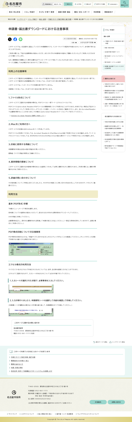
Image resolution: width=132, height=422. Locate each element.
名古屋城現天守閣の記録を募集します (114, 140)
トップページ (21, 19)
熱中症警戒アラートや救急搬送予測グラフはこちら (114, 147)
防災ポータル (57, 4)
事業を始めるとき (17, 364)
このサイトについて (27, 414)
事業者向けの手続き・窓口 (20, 360)
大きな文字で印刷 (86, 42)
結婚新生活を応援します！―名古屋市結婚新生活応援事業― (114, 127)
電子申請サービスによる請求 (113, 62)
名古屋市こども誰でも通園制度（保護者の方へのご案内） (114, 134)
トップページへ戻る (118, 342)
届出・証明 (42, 19)
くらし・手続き (29, 12)
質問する (69, 4)
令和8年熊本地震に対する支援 (114, 122)
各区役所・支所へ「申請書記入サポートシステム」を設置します (31, 371)
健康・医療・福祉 (64, 12)
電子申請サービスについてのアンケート (114, 57)
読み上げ (88, 4)
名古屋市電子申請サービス (112, 52)
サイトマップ (13, 414)
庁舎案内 (98, 402)
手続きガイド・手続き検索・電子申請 (59, 19)
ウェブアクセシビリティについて (88, 414)
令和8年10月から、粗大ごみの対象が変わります (114, 85)
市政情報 (97, 12)
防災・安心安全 (14, 12)
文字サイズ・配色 (100, 4)
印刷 (73, 42)
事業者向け (108, 12)
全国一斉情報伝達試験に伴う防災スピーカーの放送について (114, 105)
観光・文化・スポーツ (82, 12)
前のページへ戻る (101, 342)
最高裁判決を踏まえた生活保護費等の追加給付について (114, 91)
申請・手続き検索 (109, 47)
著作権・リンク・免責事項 (64, 414)
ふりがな (79, 4)
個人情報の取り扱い (45, 414)
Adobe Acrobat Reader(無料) (27, 115)
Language (113, 4)
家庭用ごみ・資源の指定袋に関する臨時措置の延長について (114, 98)
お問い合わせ (116, 402)
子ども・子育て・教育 (46, 12)
